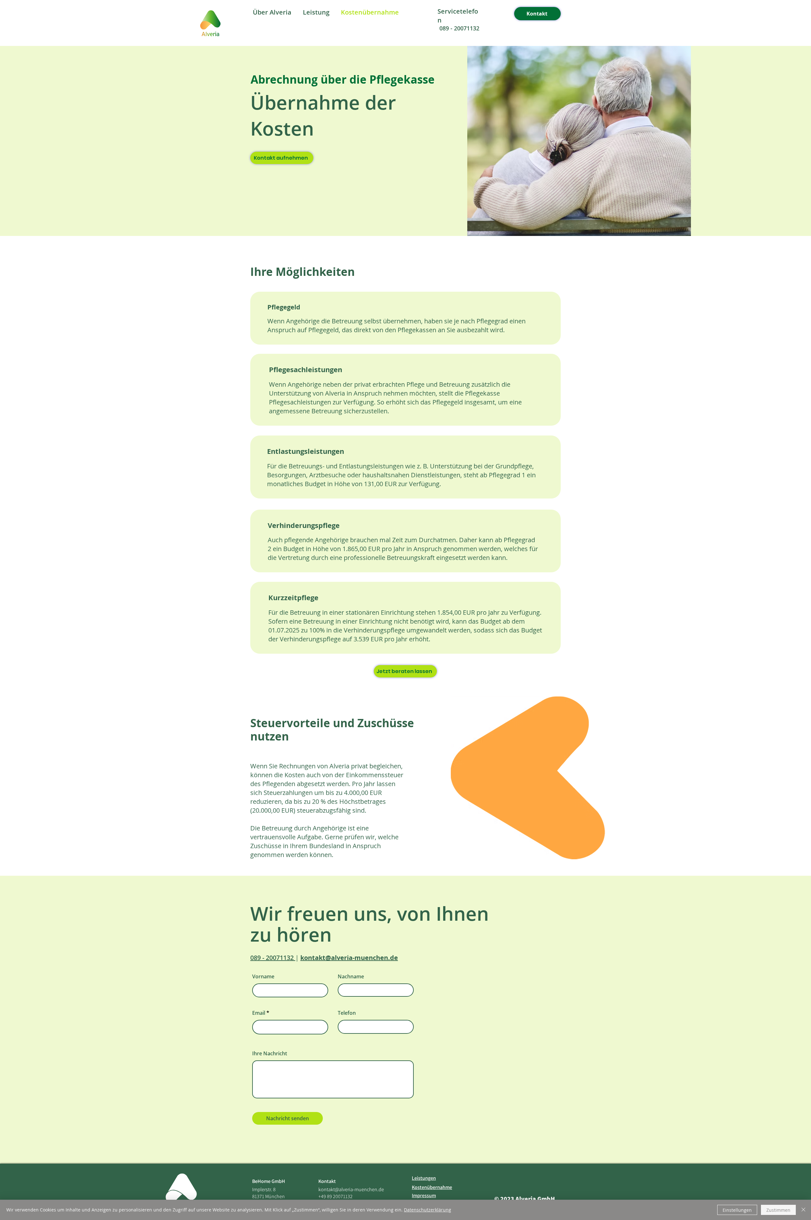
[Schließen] (803, 1210)
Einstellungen (737, 1210)
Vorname (263, 976)
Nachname (351, 976)
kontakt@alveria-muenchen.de (351, 1189)
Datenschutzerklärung (427, 1210)
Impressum (424, 1195)
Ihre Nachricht (269, 1053)
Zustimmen (778, 1210)
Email (258, 1012)
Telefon (347, 1012)
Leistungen (424, 1178)
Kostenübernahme (432, 1187)
